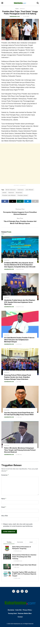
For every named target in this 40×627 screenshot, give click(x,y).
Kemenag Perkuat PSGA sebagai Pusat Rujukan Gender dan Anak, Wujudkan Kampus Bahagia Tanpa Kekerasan (17, 377)
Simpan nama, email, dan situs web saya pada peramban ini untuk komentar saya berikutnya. (18, 525)
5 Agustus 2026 (19, 306)
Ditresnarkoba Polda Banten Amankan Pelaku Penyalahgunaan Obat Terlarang (24, 556)
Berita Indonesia (11, 189)
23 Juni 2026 (18, 454)
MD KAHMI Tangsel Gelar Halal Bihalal (24, 565)
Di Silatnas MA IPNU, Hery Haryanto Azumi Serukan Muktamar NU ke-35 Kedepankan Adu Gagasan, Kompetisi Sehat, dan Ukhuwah (19, 265)
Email (3, 507)
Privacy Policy (27, 610)
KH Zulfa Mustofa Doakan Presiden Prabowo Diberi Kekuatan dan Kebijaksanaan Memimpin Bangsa (19, 339)
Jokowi (4, 192)
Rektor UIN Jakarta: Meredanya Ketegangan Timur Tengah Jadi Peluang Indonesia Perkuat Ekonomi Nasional (19, 450)
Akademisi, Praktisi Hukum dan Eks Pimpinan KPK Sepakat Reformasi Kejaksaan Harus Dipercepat (19, 302)
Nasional (22, 8)
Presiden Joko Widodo (9, 195)
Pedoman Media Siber (25, 613)
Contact (20, 617)
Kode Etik (18, 610)
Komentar (5, 475)
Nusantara (19, 192)
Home (17, 8)
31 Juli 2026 (18, 344)
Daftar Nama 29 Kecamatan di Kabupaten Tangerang (21, 547)
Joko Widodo (29, 189)
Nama (3, 499)
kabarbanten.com (15, 16)
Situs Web (4, 516)
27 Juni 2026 (18, 417)
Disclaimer (11, 610)
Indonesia (21, 189)
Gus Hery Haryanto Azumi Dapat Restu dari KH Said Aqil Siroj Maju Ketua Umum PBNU (19, 413)
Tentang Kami (12, 613)
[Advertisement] (20, 163)
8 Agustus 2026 (19, 269)
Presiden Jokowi (23, 195)
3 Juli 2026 (18, 381)
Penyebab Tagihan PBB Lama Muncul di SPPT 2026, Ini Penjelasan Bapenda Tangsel (24, 574)
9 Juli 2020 (26, 16)
